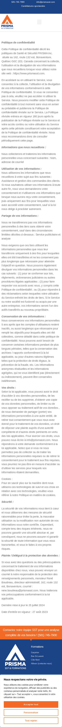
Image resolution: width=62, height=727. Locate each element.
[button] (39, 22)
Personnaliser (31, 712)
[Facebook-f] (28, 11)
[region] (31, 701)
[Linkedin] (34, 11)
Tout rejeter (31, 720)
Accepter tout (31, 704)
